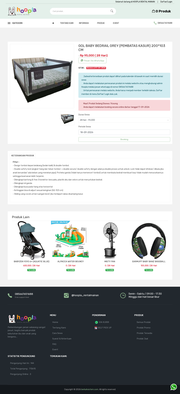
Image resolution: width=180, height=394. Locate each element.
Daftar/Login (166, 2)
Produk (101, 23)
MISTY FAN (109, 261)
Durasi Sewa (84, 114)
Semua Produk (143, 322)
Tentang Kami (66, 23)
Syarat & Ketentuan (61, 338)
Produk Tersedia (144, 333)
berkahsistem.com (89, 389)
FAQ (54, 344)
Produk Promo (143, 327)
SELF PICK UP (104, 327)
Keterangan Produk (22, 155)
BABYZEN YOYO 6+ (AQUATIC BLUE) (31, 261)
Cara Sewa (57, 333)
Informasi (84, 23)
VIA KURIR (103, 322)
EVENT (116, 23)
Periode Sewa (84, 126)
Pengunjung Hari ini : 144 (22, 363)
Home (55, 322)
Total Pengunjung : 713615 (23, 368)
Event (55, 349)
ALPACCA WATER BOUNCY (71, 261)
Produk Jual (142, 338)
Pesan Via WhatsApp (94, 60)
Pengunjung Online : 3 (20, 374)
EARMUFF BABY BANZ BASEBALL (149, 261)
